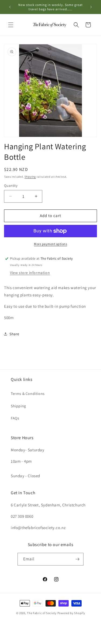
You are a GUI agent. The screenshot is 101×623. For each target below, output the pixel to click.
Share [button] (14, 333)
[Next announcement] (91, 7)
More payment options (50, 244)
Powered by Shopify (71, 613)
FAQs (15, 418)
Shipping (30, 176)
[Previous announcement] (10, 7)
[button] (11, 25)
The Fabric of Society (42, 613)
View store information (30, 272)
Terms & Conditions (28, 393)
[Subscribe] (77, 559)
